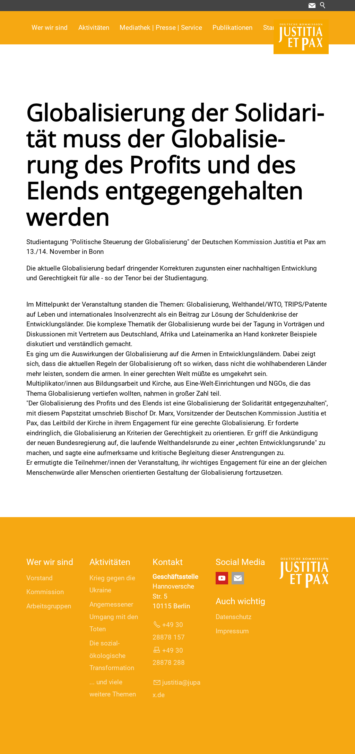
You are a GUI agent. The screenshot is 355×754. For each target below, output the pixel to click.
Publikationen (232, 28)
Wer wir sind (50, 28)
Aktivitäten (93, 28)
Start (270, 28)
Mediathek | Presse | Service (161, 28)
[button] (312, 5)
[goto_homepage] (301, 36)
